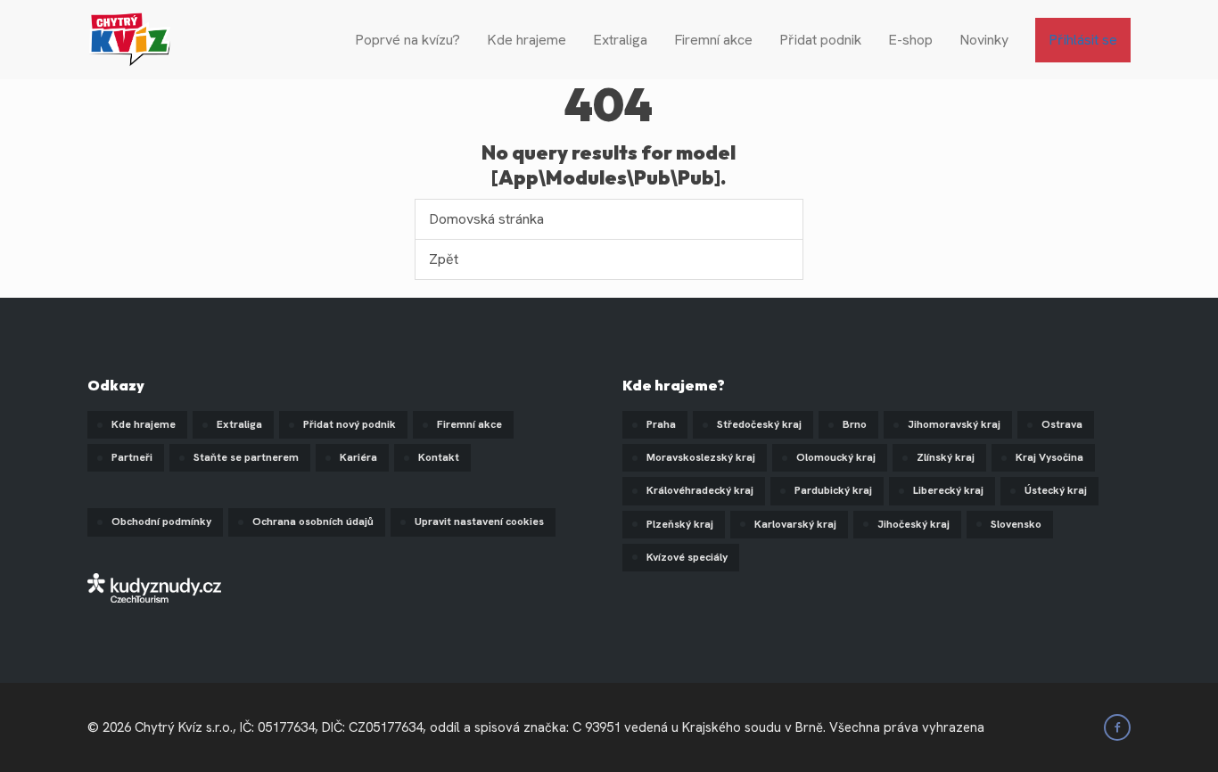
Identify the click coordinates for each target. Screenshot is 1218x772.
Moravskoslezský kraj (700, 457)
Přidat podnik (820, 39)
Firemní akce (713, 39)
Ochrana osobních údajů (313, 521)
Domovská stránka (486, 218)
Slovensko (1016, 524)
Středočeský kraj (759, 424)
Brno (855, 424)
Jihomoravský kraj (954, 424)
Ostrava (1061, 424)
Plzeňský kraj (679, 524)
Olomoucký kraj (836, 457)
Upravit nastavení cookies (479, 521)
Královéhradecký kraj (699, 490)
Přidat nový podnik (349, 424)
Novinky (983, 39)
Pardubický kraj (833, 490)
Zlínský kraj (946, 457)
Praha (661, 424)
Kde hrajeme (526, 39)
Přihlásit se (1083, 39)
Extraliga (620, 39)
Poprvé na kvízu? (407, 39)
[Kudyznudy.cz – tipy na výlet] (154, 586)
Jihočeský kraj (913, 524)
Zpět (443, 259)
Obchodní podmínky (161, 521)
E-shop (910, 39)
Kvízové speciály (687, 557)
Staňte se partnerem (246, 457)
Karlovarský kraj (795, 524)
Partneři (131, 457)
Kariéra (358, 457)
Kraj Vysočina (1049, 457)
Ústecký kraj (1056, 490)
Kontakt (438, 457)
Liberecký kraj (948, 490)
